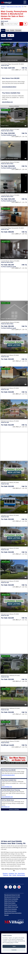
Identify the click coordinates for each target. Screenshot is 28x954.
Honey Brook (21, 873)
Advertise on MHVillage (14, 106)
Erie (16, 873)
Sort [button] (11, 35)
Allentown (5, 873)
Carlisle (14, 875)
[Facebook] (10, 887)
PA (22, 6)
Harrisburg (11, 873)
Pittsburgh (5, 875)
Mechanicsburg (21, 875)
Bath (10, 875)
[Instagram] (6, 887)
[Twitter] (14, 887)
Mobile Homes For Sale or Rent (14, 6)
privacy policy (9, 942)
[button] (2, 24)
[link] (8, 68)
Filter (3, 35)
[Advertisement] (14, 286)
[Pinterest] (19, 887)
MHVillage (3, 6)
